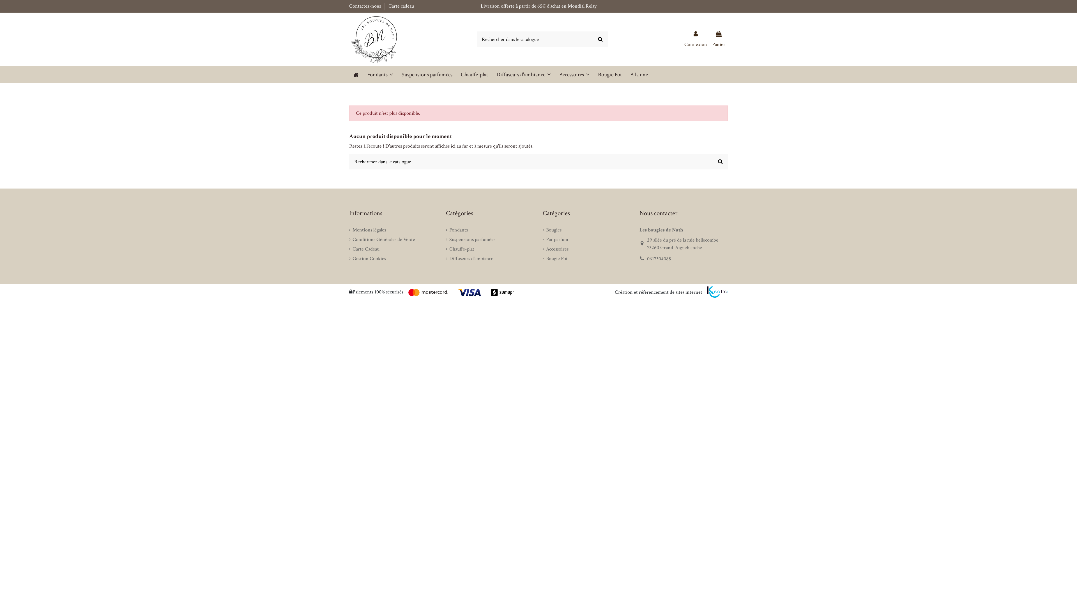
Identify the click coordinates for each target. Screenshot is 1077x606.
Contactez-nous (365, 6)
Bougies (553, 230)
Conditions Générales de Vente (384, 239)
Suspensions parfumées (472, 239)
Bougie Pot (557, 258)
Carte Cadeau (366, 249)
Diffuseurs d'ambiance (471, 258)
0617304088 (659, 259)
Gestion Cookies (369, 258)
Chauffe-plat (461, 249)
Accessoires (557, 249)
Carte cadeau (401, 6)
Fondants (458, 230)
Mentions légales (369, 230)
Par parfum (557, 239)
